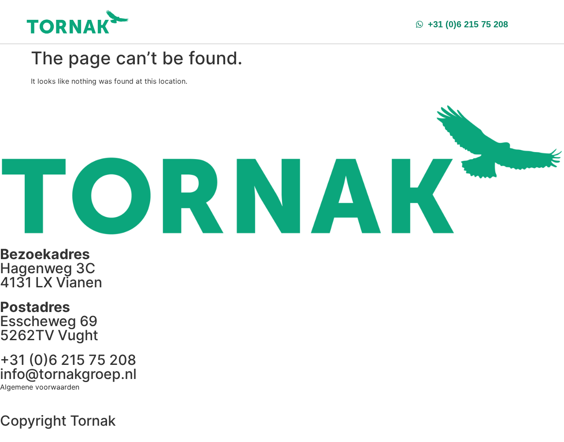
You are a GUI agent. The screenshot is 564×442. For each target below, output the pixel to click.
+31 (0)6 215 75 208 (68, 359)
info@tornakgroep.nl (68, 374)
